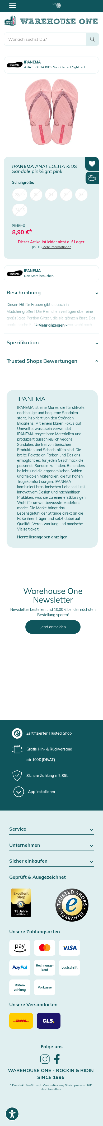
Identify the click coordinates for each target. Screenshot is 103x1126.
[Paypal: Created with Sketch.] (19, 968)
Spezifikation (23, 342)
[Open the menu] (12, 5)
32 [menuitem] (66, 194)
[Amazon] (19, 948)
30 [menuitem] (36, 194)
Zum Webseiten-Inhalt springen (27, 2)
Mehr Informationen (57, 247)
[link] (45, 1063)
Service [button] (17, 829)
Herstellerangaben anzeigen (42, 537)
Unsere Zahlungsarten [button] (34, 932)
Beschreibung (24, 292)
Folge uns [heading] (52, 1046)
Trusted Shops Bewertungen (42, 361)
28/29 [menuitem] (20, 194)
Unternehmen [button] (24, 845)
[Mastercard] (44, 948)
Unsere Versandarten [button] (33, 1005)
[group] (51, 733)
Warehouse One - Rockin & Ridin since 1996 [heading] (51, 1073)
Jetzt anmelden (53, 627)
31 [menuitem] (51, 194)
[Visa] (69, 948)
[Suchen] (92, 39)
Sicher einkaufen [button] (28, 861)
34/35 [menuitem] (20, 210)
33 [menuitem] (81, 194)
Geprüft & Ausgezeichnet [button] (37, 877)
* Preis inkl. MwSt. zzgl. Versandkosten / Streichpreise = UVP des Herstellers (51, 1087)
